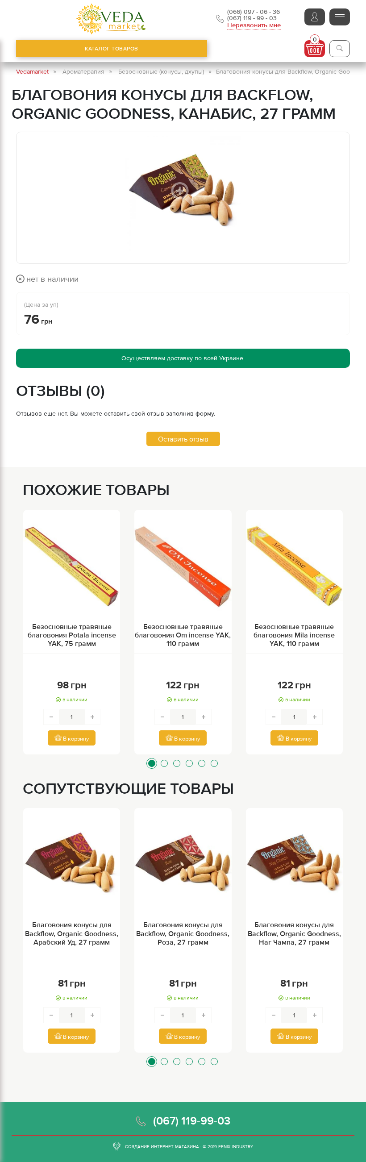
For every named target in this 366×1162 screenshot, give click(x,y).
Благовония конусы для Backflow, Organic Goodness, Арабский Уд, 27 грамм (71, 932)
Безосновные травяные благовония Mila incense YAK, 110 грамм (294, 634)
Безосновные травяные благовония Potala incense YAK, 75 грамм (72, 634)
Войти (314, 17)
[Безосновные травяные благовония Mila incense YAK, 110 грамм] (294, 567)
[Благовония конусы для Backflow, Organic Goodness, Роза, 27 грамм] (182, 865)
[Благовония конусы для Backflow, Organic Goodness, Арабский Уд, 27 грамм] (71, 865)
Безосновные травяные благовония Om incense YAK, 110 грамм (183, 634)
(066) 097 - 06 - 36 (253, 11)
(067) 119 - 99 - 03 (252, 18)
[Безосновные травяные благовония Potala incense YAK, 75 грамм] (71, 567)
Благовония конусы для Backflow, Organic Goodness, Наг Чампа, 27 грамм (294, 932)
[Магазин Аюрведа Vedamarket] (111, 19)
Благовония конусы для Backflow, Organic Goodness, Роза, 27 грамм (182, 932)
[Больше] (92, 717)
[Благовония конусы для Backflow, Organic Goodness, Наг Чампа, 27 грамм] (294, 865)
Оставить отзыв (183, 439)
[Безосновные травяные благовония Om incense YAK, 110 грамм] (182, 567)
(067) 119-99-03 (191, 1120)
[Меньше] (51, 717)
